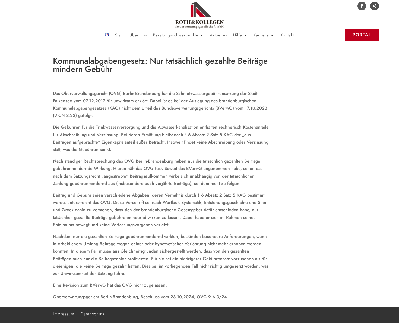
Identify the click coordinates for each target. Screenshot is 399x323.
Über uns (138, 35)
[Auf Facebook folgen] (361, 6)
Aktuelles (218, 35)
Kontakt (287, 35)
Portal (362, 35)
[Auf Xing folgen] (374, 6)
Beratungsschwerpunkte (175, 35)
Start (119, 35)
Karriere (261, 35)
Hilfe (237, 35)
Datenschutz (92, 313)
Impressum (63, 313)
